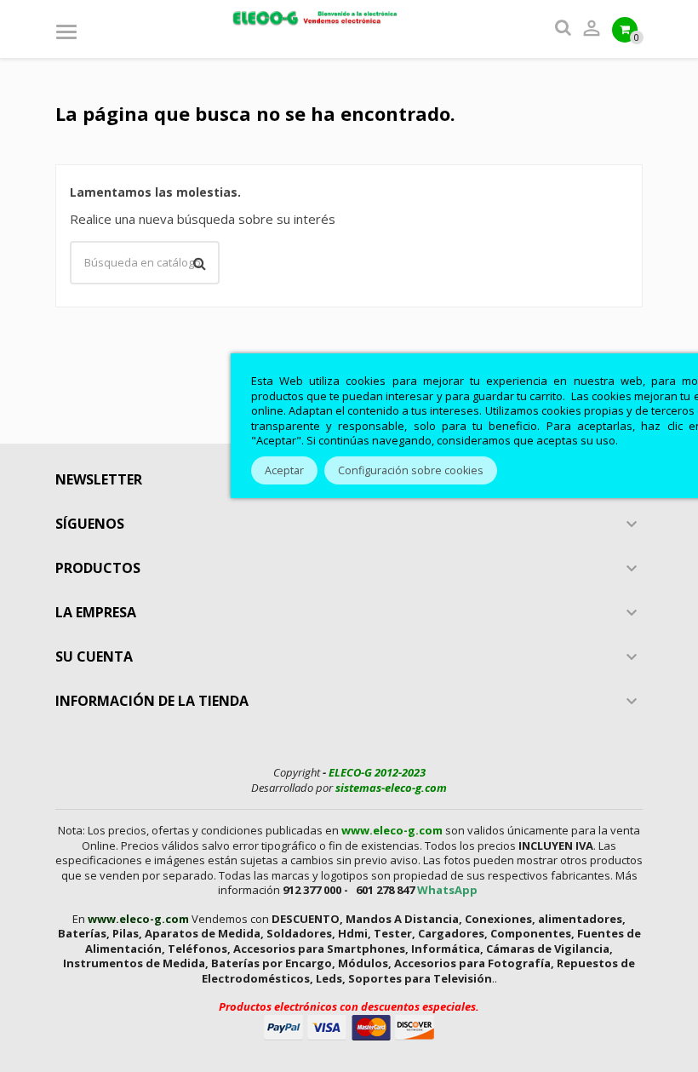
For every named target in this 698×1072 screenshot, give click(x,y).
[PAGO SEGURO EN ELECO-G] (349, 1026)
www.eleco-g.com (392, 830)
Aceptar (284, 470)
